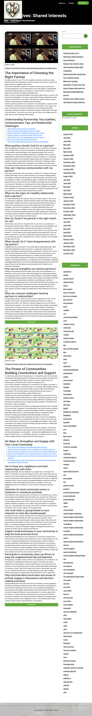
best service (67, 300)
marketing (67, 454)
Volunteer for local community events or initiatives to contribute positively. (31, 449)
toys (65, 657)
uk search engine (69, 661)
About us (62, 3)
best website (68, 303)
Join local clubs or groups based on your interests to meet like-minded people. (32, 451)
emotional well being (70, 370)
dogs (65, 359)
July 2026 (66, 138)
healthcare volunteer (71, 412)
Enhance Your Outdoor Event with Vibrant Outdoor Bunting (74, 100)
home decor (67, 419)
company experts (69, 342)
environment (68, 380)
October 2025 (68, 169)
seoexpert (67, 608)
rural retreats (68, 510)
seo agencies (68, 563)
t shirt (65, 640)
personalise (67, 478)
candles (66, 310)
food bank (67, 391)
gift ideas (66, 401)
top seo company (69, 650)
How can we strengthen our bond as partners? (22, 139)
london (65, 450)
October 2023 (68, 253)
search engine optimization (73, 517)
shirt (65, 615)
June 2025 (67, 183)
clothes (66, 335)
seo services (68, 598)
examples (66, 384)
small (65, 622)
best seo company (70, 296)
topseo (66, 654)
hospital (66, 422)
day (64, 345)
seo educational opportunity (73, 577)
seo (64, 559)
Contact (71, 3)
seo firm (66, 584)
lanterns (66, 440)
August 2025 (68, 176)
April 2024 (67, 232)
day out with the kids (70, 349)
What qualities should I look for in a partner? (21, 129)
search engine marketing (72, 513)
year (65, 692)
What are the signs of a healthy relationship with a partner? (26, 133)
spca (65, 629)
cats (65, 321)
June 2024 (67, 225)
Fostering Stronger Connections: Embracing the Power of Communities (29, 364)
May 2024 (66, 229)
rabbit (65, 503)
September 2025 (69, 173)
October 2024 (68, 211)
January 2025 (68, 201)
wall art (66, 675)
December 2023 (69, 246)
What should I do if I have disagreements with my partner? (26, 137)
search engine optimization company (73, 529)
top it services (68, 647)
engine (65, 377)
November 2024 (69, 208)
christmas (67, 328)
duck (65, 363)
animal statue (68, 282)
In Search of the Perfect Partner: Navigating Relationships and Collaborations (31, 68)
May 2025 (66, 187)
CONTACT (83, 3)
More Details (31, 322)
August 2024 (68, 218)
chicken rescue (68, 324)
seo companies (69, 570)
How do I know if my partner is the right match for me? (25, 135)
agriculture (67, 272)
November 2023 (69, 250)
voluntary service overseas (73, 668)
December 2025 (69, 162)
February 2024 (68, 239)
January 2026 (68, 159)
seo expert (67, 580)
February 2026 (68, 155)
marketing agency (69, 457)
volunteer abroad (69, 671)
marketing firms (69, 461)
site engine (67, 619)
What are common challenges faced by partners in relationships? (28, 142)
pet (64, 482)
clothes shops (68, 338)
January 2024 (68, 243)
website (66, 685)
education (67, 366)
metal (65, 468)
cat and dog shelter (70, 317)
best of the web (69, 293)
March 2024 (67, 236)
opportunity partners (71, 471)
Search (64, 32)
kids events (67, 436)
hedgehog (67, 415)
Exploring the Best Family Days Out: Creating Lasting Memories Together (74, 77)
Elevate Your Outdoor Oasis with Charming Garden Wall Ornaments (73, 67)
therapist (66, 643)
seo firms (66, 587)
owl (64, 475)
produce (66, 489)
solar (65, 626)
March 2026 (67, 152)
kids (64, 433)
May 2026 (66, 145)
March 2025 (67, 194)
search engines (69, 549)
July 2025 (66, 180)
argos (65, 286)
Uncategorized (68, 664)
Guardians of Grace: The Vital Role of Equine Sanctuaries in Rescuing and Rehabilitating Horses (74, 90)
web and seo (68, 682)
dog (64, 352)
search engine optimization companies (73, 522)
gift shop (66, 405)
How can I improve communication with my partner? (24, 131)
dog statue (67, 356)
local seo (66, 443)
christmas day (68, 331)
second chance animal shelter (74, 556)
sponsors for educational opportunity (72, 634)
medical (66, 464)
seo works (67, 601)
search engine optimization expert (73, 536)
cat (64, 314)
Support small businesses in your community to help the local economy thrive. (32, 454)
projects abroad (69, 496)
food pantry (67, 394)
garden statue (68, 398)
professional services (71, 492)
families (66, 387)
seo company (68, 573)
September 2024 (69, 215)
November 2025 (69, 166)
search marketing (69, 552)
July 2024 (66, 222)
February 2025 (68, 197)
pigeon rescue (68, 485)
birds (65, 307)
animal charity (68, 279)
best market (67, 289)
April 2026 (67, 148)
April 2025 (67, 190)
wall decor (67, 678)
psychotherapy (68, 499)
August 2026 (68, 134)
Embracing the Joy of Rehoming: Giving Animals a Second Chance (73, 56)
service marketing (70, 612)
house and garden (69, 426)
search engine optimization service (73, 543)
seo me (66, 594)
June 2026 (67, 141)
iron (64, 429)
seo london (67, 591)
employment (68, 373)
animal (65, 275)
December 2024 (69, 204)
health (65, 408)
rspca (65, 506)
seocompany (68, 605)
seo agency (67, 566)
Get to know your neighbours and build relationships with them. (27, 447)
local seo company (70, 447)
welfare (66, 689)
